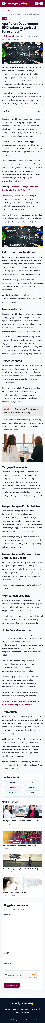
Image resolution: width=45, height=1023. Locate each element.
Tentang (7, 1009)
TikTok (32, 792)
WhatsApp (12, 792)
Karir (10, 11)
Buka (38, 111)
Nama (6, 943)
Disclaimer (34, 1009)
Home (4, 11)
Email (6, 953)
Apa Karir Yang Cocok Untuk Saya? (15, 892)
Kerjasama (24, 1009)
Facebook (13, 782)
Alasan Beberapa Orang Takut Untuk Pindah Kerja (21, 869)
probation (23, 379)
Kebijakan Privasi (22, 1012)
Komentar (8, 914)
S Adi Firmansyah (8, 36)
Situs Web (7, 963)
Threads (13, 787)
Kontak (15, 1009)
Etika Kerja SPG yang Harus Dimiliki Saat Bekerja (20, 845)
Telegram (32, 787)
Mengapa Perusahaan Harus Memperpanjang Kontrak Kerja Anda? (22, 821)
